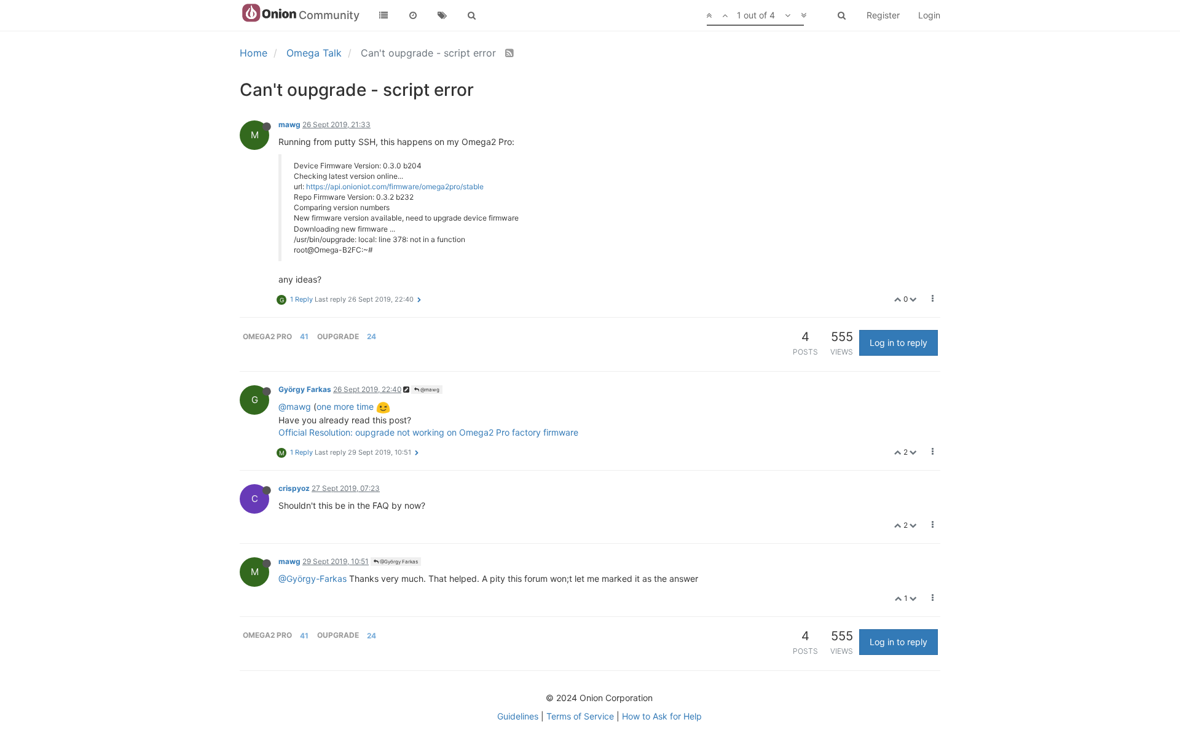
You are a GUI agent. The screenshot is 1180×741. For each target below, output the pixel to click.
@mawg (429, 389)
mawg (289, 124)
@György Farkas (398, 562)
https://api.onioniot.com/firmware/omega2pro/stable (395, 186)
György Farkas (304, 389)
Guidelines (517, 716)
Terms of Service (580, 716)
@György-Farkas (312, 578)
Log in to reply (898, 342)
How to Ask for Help (662, 716)
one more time (345, 406)
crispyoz (294, 488)
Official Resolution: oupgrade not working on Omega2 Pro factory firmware (428, 432)
